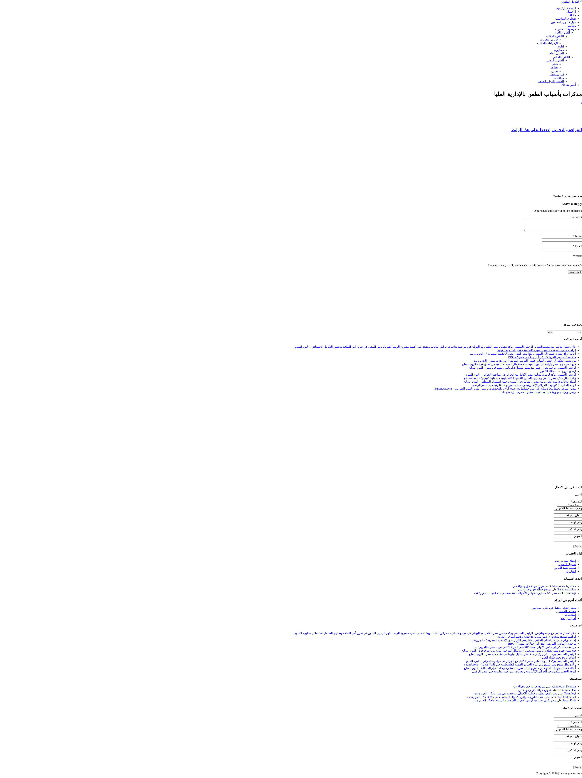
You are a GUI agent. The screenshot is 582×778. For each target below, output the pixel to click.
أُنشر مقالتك (568, 84)
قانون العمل (557, 74)
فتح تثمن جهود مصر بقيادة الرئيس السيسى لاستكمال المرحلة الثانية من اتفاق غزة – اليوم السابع (519, 364)
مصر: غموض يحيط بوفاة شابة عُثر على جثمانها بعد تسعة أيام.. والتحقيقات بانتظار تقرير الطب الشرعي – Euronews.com (505, 388)
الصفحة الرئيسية (566, 8)
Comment (576, 217)
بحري (554, 70)
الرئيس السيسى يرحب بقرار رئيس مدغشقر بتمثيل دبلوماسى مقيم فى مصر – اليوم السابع (522, 367)
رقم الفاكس (574, 529)
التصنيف (576, 501)
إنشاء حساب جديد (565, 560)
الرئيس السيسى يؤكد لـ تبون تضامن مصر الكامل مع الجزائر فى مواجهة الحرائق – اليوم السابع (520, 374)
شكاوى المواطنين (565, 18)
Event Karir (569, 700)
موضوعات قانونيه (565, 29)
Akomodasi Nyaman (564, 586)
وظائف (572, 25)
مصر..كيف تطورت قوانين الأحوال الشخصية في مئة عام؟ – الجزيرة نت (515, 593)
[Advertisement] (527, 115)
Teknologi (570, 593)
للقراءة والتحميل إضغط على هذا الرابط (546, 129)
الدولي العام (556, 53)
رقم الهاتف (575, 522)
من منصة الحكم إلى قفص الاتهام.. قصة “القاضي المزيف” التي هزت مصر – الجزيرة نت (524, 360)
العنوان (578, 536)
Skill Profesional (566, 697)
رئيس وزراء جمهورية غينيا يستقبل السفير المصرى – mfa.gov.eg (538, 392)
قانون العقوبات (549, 39)
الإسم (578, 494)
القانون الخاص (561, 57)
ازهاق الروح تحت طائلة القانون (557, 371)
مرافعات (559, 77)
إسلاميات (570, 614)
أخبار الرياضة (568, 618)
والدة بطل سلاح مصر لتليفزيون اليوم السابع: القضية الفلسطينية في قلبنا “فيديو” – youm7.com (520, 378)
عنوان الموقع (574, 515)
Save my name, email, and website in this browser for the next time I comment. (533, 265)
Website (577, 255)
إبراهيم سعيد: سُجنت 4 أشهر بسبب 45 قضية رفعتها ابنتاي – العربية (536, 350)
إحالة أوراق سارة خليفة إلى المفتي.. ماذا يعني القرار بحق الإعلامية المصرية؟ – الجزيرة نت (523, 353)
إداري (560, 46)
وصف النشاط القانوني (568, 508)
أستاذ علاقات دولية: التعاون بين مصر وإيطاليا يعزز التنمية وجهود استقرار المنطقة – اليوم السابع (520, 381)
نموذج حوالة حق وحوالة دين (529, 586)
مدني (555, 64)
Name (578, 236)
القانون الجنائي (555, 36)
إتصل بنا (571, 571)
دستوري (559, 50)
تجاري (554, 67)
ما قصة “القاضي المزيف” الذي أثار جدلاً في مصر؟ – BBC (542, 357)
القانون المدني (555, 60)
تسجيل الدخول (567, 564)
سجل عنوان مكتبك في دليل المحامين (554, 607)
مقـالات (571, 15)
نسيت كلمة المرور (565, 567)
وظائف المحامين (566, 611)
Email (578, 246)
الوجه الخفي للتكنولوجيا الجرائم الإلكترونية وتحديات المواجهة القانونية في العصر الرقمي (524, 385)
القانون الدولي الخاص (551, 81)
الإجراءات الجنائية (547, 43)
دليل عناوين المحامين (563, 22)
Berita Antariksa (566, 589)
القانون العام (562, 32)
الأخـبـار (571, 11)
